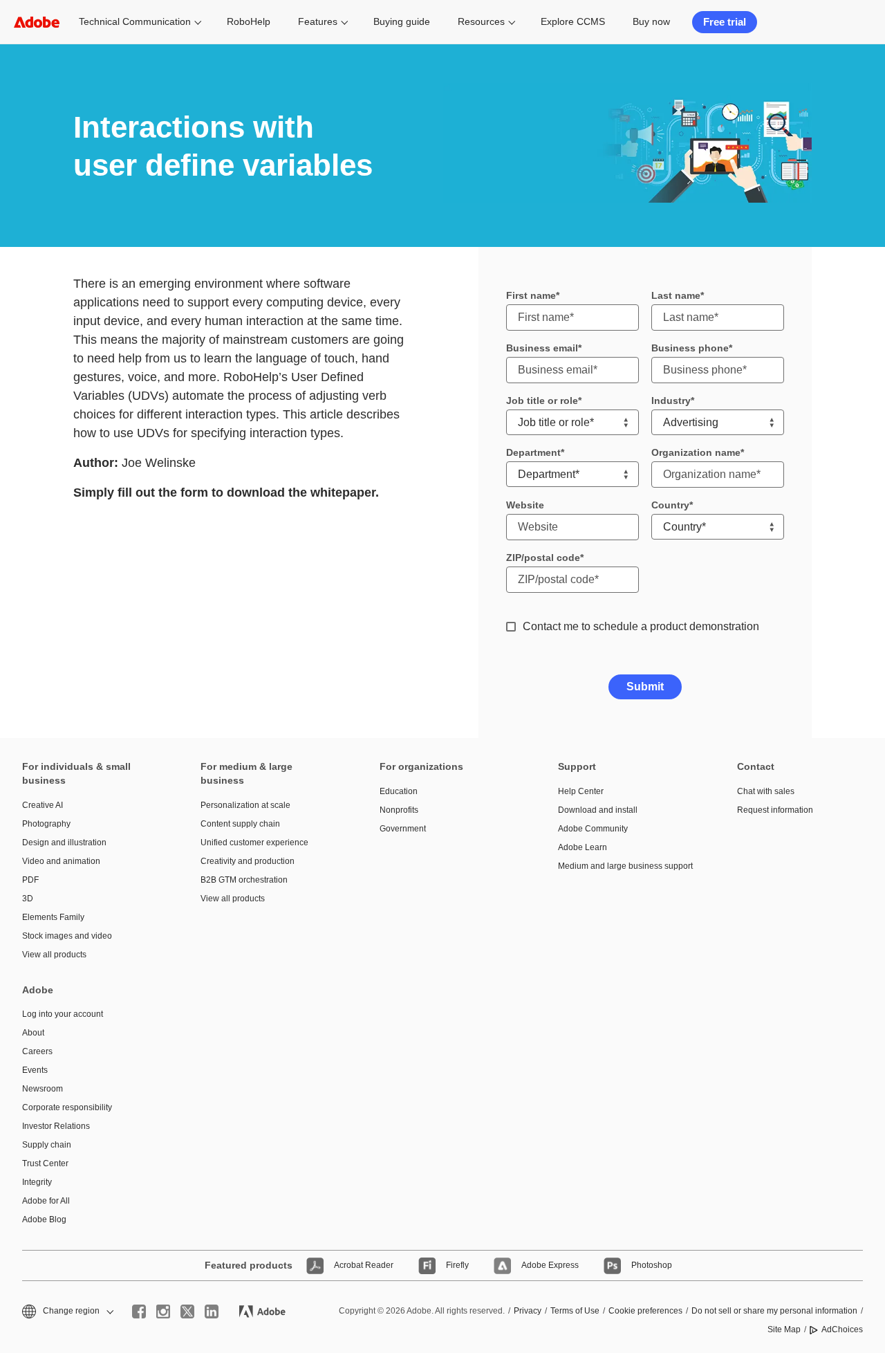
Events (35, 1070)
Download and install (597, 810)
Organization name (695, 452)
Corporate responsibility (67, 1107)
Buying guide (401, 21)
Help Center (581, 791)
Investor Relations (56, 1126)
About (33, 1033)
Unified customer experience (254, 842)
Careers (37, 1051)
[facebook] (139, 1311)
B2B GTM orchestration (244, 880)
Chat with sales (765, 791)
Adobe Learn (582, 847)
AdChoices (842, 1329)
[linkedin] (211, 1311)
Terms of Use (574, 1311)
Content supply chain (240, 824)
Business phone (690, 347)
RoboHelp (248, 21)
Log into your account (62, 1014)
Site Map (784, 1329)
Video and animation (61, 861)
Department (533, 452)
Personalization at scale (245, 805)
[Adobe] (36, 22)
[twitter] (187, 1311)
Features (317, 21)
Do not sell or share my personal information (774, 1311)
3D (27, 898)
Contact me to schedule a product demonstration (641, 626)
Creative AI (42, 805)
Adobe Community (593, 829)
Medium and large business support (625, 866)
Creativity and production (248, 861)
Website (525, 504)
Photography (46, 824)
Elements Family (53, 917)
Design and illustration (64, 842)
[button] (802, 22)
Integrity (37, 1182)
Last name (675, 295)
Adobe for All (46, 1201)
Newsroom (42, 1089)
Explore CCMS (573, 21)
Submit (645, 686)
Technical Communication (135, 21)
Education (399, 791)
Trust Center (45, 1163)
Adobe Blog (44, 1219)
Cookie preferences (645, 1311)
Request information (775, 810)
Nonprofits (399, 810)
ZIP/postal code (543, 557)
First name (531, 295)
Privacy (527, 1311)
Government (403, 829)
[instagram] (163, 1311)
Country (670, 504)
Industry (671, 400)
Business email (542, 347)
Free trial (724, 22)
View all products (54, 954)
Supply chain (46, 1145)
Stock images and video (67, 936)
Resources (481, 21)
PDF (30, 880)
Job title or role (542, 400)
